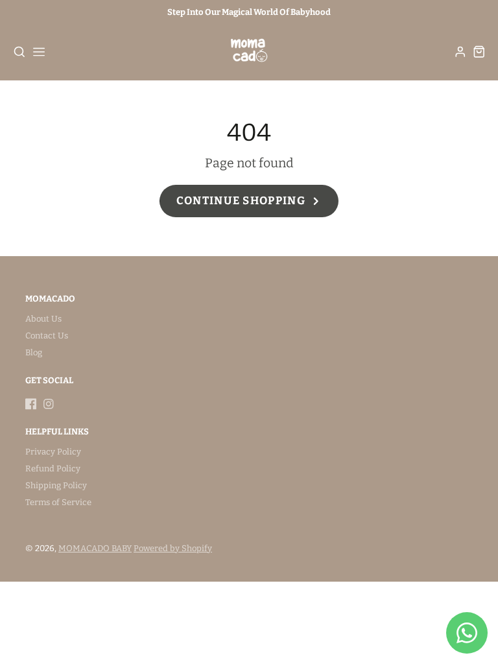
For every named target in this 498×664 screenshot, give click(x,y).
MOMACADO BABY (95, 548)
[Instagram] (48, 404)
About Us (43, 319)
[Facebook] (31, 404)
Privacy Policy (53, 451)
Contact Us (46, 335)
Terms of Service (58, 502)
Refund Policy (52, 468)
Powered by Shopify (173, 548)
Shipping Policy (56, 485)
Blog (33, 352)
